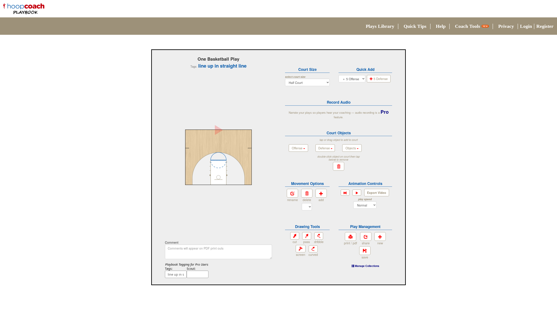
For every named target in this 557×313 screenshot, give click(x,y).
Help (441, 26)
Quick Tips (415, 26)
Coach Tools (471, 26)
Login (526, 26)
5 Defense (380, 79)
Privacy (506, 26)
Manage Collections (366, 266)
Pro (385, 111)
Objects (351, 148)
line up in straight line (222, 65)
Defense (324, 148)
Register (545, 26)
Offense (297, 148)
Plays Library (380, 26)
